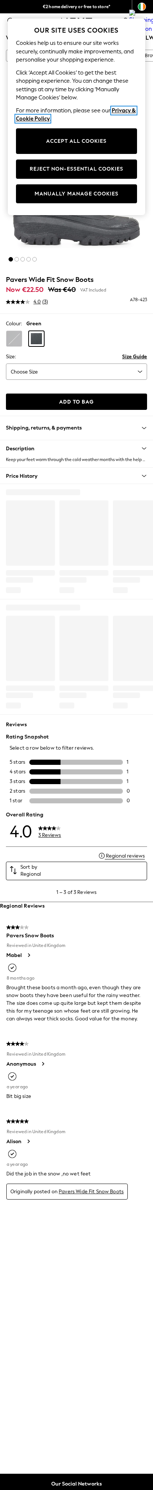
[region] (77, 117)
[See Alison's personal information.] (28, 1141)
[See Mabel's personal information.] (29, 955)
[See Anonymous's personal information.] (43, 1064)
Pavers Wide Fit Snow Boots (91, 1191)
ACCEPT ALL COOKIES (76, 141)
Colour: (14, 323)
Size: (11, 356)
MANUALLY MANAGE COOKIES (76, 194)
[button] (11, 259)
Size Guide (134, 356)
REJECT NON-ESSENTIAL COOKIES (76, 169)
